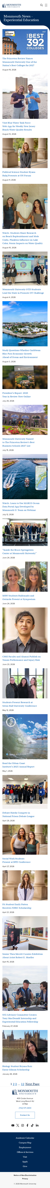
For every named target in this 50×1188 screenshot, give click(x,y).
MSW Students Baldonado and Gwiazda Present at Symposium (18, 597)
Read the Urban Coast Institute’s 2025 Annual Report (18, 765)
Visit (25, 1157)
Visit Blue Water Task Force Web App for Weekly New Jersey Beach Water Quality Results (18, 126)
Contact (22, 1115)
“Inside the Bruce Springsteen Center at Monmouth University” (19, 552)
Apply (25, 1161)
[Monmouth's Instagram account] (22, 1125)
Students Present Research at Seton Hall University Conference (19, 704)
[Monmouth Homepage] (11, 5)
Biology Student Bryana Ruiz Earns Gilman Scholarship (17, 1068)
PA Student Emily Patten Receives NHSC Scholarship (16, 906)
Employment (25, 1147)
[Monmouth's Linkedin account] (37, 1125)
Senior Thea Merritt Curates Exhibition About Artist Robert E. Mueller (22, 956)
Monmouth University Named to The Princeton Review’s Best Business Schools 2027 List (18, 442)
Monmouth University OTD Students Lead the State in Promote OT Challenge (23, 291)
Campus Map (25, 1142)
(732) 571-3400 (25, 1108)
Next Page (32, 1084)
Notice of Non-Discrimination (25, 1175)
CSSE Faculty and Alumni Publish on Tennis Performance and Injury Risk (21, 658)
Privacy (25, 1178)
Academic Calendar (25, 1138)
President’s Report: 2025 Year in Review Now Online (16, 395)
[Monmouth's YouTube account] (12, 1125)
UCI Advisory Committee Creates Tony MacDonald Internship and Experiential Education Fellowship (20, 1018)
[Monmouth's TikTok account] (32, 1125)
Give (25, 1166)
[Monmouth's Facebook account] (27, 1125)
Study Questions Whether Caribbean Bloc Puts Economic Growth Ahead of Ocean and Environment (21, 354)
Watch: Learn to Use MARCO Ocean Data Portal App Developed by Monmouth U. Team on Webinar (21, 506)
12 (22, 1084)
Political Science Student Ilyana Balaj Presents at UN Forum (18, 174)
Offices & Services (25, 1152)
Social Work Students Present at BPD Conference (16, 860)
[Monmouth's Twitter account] (17, 1125)
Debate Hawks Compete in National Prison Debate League (18, 814)
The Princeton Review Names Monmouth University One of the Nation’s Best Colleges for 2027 (19, 62)
